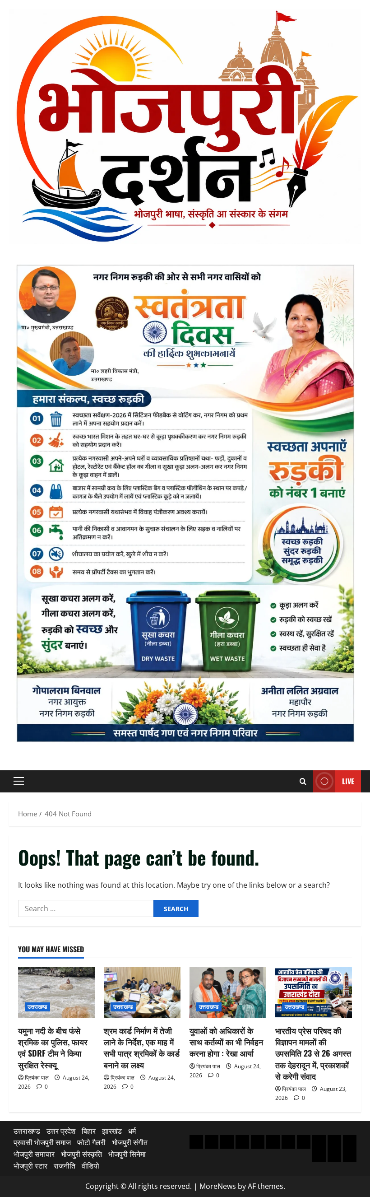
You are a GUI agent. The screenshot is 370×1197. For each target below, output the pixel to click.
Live (348, 781)
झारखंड (112, 1131)
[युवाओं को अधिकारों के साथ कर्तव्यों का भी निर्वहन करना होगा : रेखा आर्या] (228, 992)
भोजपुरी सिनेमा (127, 1154)
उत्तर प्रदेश (60, 1131)
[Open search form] (303, 781)
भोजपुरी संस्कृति (81, 1154)
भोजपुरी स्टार (30, 1166)
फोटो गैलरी (91, 1142)
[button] (18, 781)
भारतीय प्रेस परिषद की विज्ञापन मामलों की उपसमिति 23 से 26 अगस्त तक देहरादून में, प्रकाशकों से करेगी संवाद (313, 1053)
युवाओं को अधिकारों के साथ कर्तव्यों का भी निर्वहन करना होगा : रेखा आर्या (226, 1042)
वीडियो (90, 1166)
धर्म (132, 1131)
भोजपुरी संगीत (130, 1142)
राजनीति (64, 1166)
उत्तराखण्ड (37, 1007)
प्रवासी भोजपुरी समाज (42, 1142)
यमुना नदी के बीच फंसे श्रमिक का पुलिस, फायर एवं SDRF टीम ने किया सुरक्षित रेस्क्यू (53, 1048)
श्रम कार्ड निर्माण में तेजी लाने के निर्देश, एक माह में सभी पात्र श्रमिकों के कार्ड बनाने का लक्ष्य (142, 1048)
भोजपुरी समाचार (34, 1154)
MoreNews (217, 1186)
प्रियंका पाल (37, 1077)
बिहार (89, 1131)
